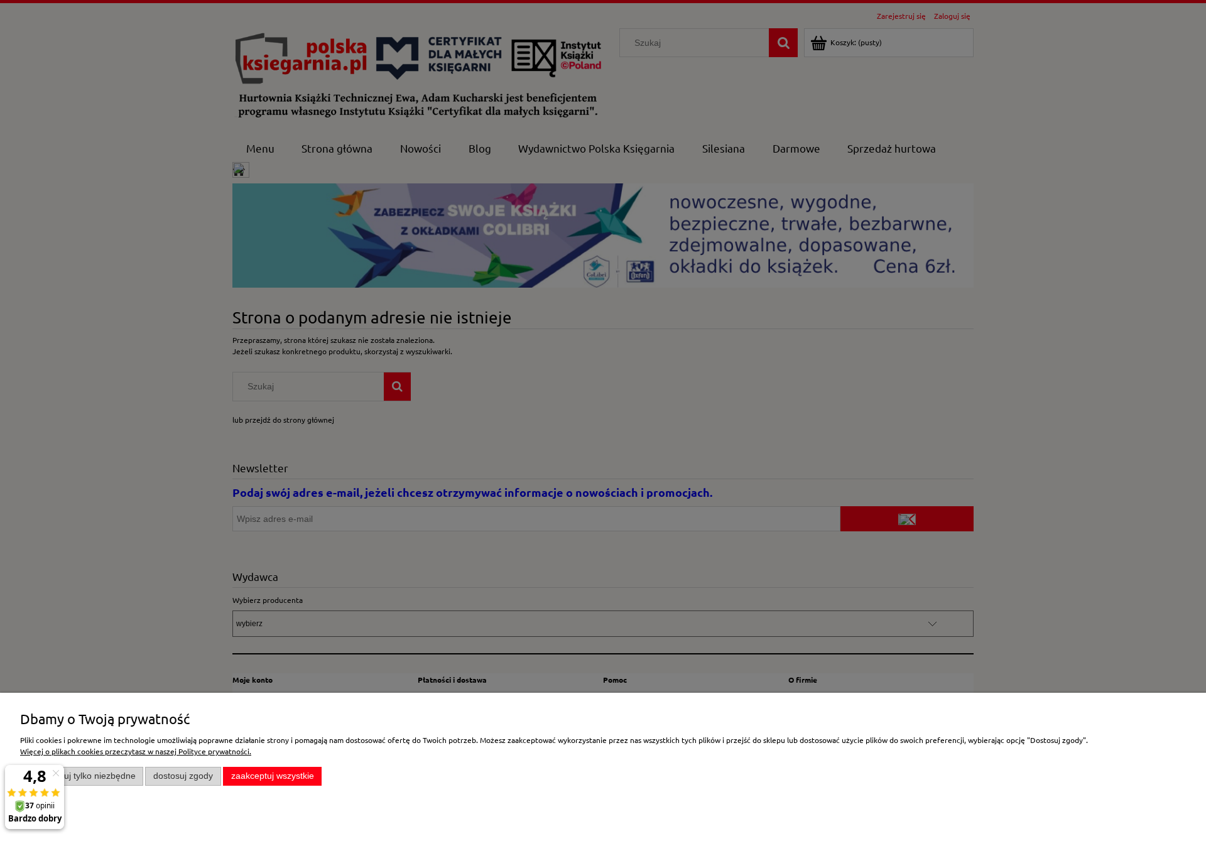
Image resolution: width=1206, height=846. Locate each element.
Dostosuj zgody (183, 776)
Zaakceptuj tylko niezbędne (82, 776)
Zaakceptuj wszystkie (272, 776)
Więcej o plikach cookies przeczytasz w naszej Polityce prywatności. (135, 751)
